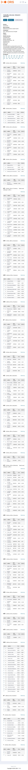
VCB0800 (15, 423)
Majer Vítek (9, 546)
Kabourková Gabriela (9, 337)
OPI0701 (14, 483)
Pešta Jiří (9, 548)
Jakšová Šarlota (9, 100)
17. (5, 681)
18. (5, 683)
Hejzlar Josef (8, 572)
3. (5, 77)
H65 (13, 58)
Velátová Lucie (10, 167)
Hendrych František (9, 584)
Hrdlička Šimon (9, 439)
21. (5, 689)
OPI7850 (15, 251)
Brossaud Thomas (9, 400)
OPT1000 (15, 384)
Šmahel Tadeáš (8, 397)
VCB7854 (15, 267)
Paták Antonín (11, 685)
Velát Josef (9, 566)
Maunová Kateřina (12, 650)
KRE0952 (15, 144)
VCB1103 (15, 390)
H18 (19, 57)
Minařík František (9, 391)
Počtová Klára (9, 209)
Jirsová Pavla (10, 281)
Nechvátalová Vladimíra (10, 736)
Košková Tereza (9, 103)
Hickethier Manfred (9, 538)
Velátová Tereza (9, 151)
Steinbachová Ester (12, 656)
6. (5, 87)
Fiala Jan (9, 532)
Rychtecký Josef (9, 624)
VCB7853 (15, 229)
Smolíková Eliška (11, 687)
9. (5, 97)
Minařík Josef (8, 413)
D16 (11, 55)
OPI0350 (15, 199)
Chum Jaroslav (9, 498)
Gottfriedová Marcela (11, 289)
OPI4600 (15, 621)
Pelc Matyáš (8, 460)
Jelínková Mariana (11, 122)
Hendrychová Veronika (12, 171)
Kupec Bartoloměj (11, 674)
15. (5, 677)
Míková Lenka (8, 202)
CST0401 (14, 460)
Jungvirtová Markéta (9, 144)
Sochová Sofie (9, 341)
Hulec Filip (9, 475)
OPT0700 (15, 447)
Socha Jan (10, 658)
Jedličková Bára (11, 660)
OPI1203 (14, 359)
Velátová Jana (10, 283)
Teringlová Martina (9, 222)
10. (5, 227)
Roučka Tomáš (8, 387)
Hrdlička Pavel (9, 602)
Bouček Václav (8, 637)
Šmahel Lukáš (8, 523)
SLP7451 (15, 212)
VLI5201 (14, 538)
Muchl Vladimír (9, 554)
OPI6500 (15, 602)
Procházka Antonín (9, 535)
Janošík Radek (9, 492)
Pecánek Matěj (11, 666)
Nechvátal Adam (9, 444)
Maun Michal (10, 648)
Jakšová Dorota (9, 327)
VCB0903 (15, 413)
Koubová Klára (9, 270)
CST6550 (15, 311)
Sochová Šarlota (9, 90)
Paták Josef (8, 710)
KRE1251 (14, 77)
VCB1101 (14, 400)
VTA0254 (15, 183)
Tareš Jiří (9, 755)
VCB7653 (15, 202)
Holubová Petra (10, 740)
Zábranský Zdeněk (9, 529)
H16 (16, 57)
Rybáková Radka (9, 263)
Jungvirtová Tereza (9, 77)
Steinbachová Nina (12, 664)
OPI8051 (15, 260)
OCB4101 (15, 637)
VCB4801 (15, 624)
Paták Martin (8, 510)
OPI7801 (14, 550)
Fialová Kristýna (9, 71)
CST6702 (15, 489)
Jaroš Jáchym (9, 423)
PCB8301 (15, 546)
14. (5, 674)
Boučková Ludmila (11, 689)
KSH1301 (14, 364)
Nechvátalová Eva (11, 118)
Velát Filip (9, 359)
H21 (22, 57)
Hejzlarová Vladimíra (9, 315)
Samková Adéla (11, 662)
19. (5, 685)
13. (5, 235)
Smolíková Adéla (11, 114)
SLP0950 (15, 134)
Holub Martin (8, 551)
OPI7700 (14, 501)
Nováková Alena (10, 297)
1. (5, 70)
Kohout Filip (10, 672)
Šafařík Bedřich (8, 621)
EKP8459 (15, 224)
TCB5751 (15, 309)
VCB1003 (15, 382)
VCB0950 (15, 138)
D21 (17, 55)
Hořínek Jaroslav (9, 541)
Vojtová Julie (10, 652)
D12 (6, 55)
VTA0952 (15, 154)
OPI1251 (14, 347)
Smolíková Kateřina (9, 80)
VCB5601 (15, 572)
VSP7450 (15, 218)
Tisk (5, 20)
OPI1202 (14, 362)
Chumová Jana (9, 212)
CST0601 (15, 441)
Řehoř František (9, 587)
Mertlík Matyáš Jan (9, 448)
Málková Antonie (11, 679)
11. (5, 229)
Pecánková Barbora (12, 668)
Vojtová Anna (8, 331)
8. (5, 93)
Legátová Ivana (10, 295)
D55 (4, 57)
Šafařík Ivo (9, 477)
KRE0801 (14, 426)
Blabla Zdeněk (8, 605)
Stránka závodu (18, 20)
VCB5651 (15, 315)
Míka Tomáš (8, 706)
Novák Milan (8, 577)
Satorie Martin (8, 752)
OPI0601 (15, 439)
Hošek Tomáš (8, 703)
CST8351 (15, 248)
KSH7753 (15, 205)
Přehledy (10, 20)
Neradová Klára (10, 729)
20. (6, 687)
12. (5, 232)
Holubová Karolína (9, 344)
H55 (10, 58)
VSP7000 (15, 495)
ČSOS (19, 768)
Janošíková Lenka (9, 84)
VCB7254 (15, 235)
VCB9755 (15, 232)
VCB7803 (15, 529)
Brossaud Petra (10, 291)
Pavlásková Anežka (11, 727)
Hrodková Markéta (9, 252)
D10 (4, 55)
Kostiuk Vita (9, 733)
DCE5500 (15, 535)
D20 (14, 55)
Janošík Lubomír (9, 608)
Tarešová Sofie (11, 116)
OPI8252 (15, 270)
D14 (9, 55)
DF (6, 57)
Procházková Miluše (11, 285)
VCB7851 (15, 221)
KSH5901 (15, 608)
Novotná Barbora (9, 141)
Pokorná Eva (9, 309)
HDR (18, 58)
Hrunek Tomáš (11, 683)
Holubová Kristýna (11, 120)
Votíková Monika (9, 236)
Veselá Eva (9, 229)
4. (5, 80)
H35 (4, 58)
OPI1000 (15, 397)
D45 (23, 55)
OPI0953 (15, 151)
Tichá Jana (9, 257)
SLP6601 (14, 498)
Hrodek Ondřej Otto (9, 483)
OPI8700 (15, 526)
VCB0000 (15, 507)
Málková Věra (9, 311)
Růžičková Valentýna (9, 97)
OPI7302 (14, 566)
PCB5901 (15, 605)
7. (5, 90)
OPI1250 (14, 344)
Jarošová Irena (10, 724)
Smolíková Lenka (9, 260)
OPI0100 (14, 503)
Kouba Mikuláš (8, 362)
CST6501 (15, 486)
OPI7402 (14, 477)
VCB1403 (14, 706)
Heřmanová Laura (11, 681)
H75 (15, 58)
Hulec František (9, 394)
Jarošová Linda (9, 138)
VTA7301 (14, 574)
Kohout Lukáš (10, 670)
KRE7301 (14, 584)
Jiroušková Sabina (11, 738)
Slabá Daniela (10, 731)
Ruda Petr (9, 574)
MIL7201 (14, 548)
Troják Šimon (8, 420)
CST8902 (15, 480)
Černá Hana (9, 224)
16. (5, 679)
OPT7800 (15, 523)
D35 (20, 55)
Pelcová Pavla (10, 287)
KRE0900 (15, 419)
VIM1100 (15, 387)
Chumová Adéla (9, 135)
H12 (11, 57)
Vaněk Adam (8, 504)
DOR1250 (15, 70)
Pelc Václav (9, 489)
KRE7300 (15, 577)
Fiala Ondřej (8, 416)
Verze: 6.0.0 (13, 766)
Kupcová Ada (10, 677)
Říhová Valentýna (11, 691)
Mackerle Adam (10, 722)
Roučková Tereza (9, 74)
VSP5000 (15, 541)
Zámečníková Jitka (11, 293)
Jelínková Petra (9, 267)
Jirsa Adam (9, 599)
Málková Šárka (9, 248)
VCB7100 (15, 580)
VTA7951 (15, 263)
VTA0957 (15, 141)
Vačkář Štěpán (8, 426)
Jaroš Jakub (8, 581)
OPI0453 (15, 208)
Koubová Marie (9, 94)
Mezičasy (23, 63)
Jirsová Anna (8, 215)
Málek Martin (8, 480)
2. (5, 74)
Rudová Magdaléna (9, 183)
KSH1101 (14, 394)
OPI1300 (14, 367)
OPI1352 (14, 80)
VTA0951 (15, 147)
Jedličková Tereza (9, 87)
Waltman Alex (11, 654)
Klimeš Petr (9, 501)
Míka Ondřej (9, 382)
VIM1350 (15, 74)
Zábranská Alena (9, 255)
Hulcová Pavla (9, 205)
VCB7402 (15, 491)
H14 (14, 57)
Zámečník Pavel (9, 569)
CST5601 (15, 554)
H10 (9, 57)
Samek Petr (9, 720)
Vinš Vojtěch (9, 384)
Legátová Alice (9, 154)
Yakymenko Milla (10, 169)
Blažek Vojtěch (8, 367)
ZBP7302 (15, 544)
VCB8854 (15, 227)
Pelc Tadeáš (9, 441)
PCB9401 (15, 475)
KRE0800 (15, 416)
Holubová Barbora (9, 347)
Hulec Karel (9, 364)
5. (5, 83)
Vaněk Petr (9, 544)
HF (21, 58)
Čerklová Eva (10, 165)
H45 (7, 58)
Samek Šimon (8, 370)
